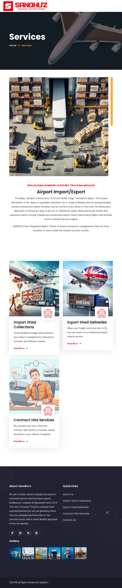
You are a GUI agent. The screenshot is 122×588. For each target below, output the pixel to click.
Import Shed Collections (77, 500)
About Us (68, 494)
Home (12, 45)
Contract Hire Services (76, 513)
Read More (19, 348)
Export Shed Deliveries (76, 507)
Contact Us (69, 520)
